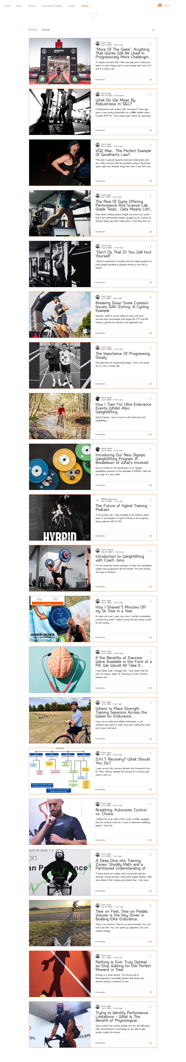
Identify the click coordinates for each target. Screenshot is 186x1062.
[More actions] (151, 43)
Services (46, 30)
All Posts (33, 30)
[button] (153, 30)
